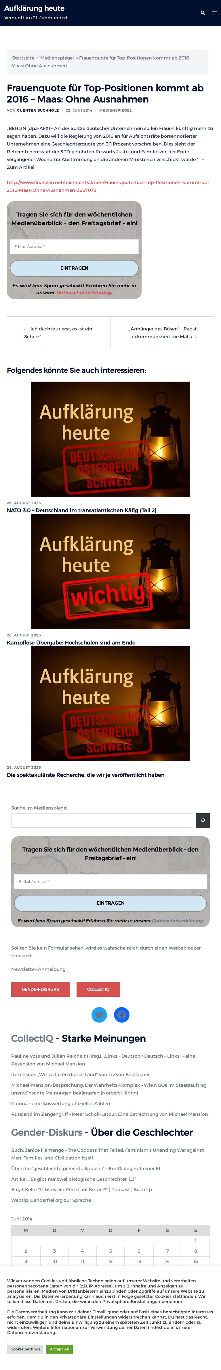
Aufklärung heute (34, 8)
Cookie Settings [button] (25, 1349)
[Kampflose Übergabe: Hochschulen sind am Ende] (110, 571)
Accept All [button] (59, 1349)
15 (195, 1261)
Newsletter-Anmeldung (38, 969)
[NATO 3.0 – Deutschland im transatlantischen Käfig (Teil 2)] (110, 439)
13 (139, 1261)
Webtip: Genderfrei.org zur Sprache (51, 1200)
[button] (202, 13)
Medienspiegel (57, 58)
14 (167, 1261)
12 (110, 1261)
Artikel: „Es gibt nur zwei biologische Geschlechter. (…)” (73, 1179)
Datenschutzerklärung (83, 292)
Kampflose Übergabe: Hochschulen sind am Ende (71, 643)
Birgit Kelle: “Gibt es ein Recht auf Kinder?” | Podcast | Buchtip (81, 1189)
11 (82, 1261)
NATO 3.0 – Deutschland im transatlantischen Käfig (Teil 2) (82, 510)
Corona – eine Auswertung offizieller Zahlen (60, 1103)
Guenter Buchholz (38, 110)
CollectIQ (98, 989)
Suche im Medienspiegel (39, 808)
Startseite (23, 58)
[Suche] (203, 820)
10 (54, 1261)
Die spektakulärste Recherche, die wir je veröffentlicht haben (86, 775)
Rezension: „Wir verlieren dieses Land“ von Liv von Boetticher (80, 1074)
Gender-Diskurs (40, 989)
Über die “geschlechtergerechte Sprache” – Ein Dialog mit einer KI (85, 1168)
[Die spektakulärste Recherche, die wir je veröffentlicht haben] (110, 703)
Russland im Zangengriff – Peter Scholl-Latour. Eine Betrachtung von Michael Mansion (109, 1114)
